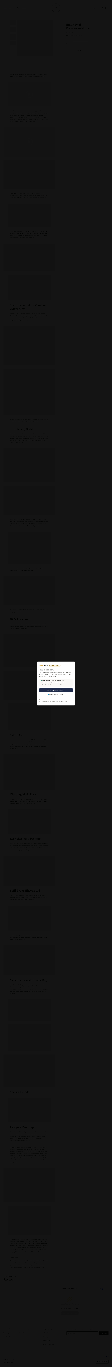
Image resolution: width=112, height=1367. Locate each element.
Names (43, 666)
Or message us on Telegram (56, 694)
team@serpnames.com (61, 701)
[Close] (73, 664)
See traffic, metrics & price (55, 690)
